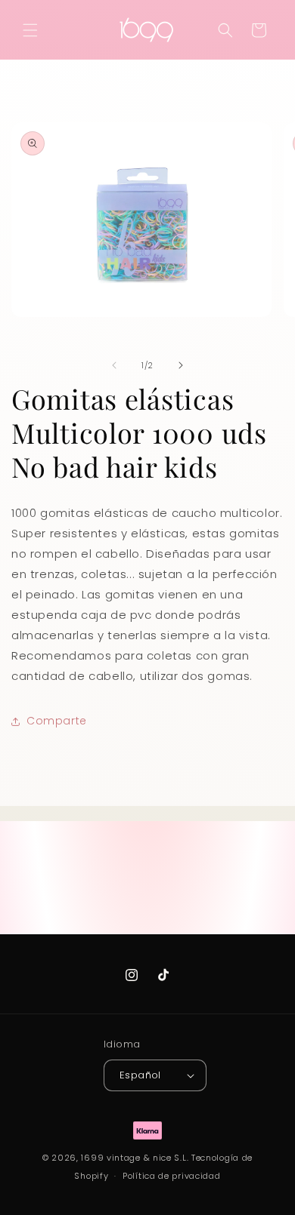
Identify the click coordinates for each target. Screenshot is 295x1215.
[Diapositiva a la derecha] (180, 365)
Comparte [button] (56, 720)
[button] (30, 30)
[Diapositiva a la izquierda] (114, 365)
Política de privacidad (171, 1176)
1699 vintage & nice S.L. (134, 1158)
